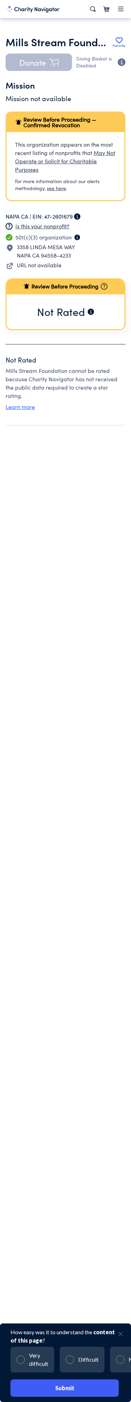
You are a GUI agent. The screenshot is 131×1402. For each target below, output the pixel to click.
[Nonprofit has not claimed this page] (9, 226)
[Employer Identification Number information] (77, 216)
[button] (39, 62)
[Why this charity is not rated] (91, 312)
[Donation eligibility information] (121, 62)
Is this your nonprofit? (42, 226)
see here (56, 188)
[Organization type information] (77, 237)
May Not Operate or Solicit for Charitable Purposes (65, 161)
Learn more (20, 406)
